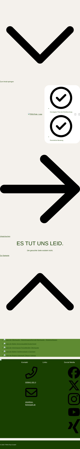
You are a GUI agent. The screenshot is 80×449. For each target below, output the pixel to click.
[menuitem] (50, 372)
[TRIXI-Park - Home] (35, 114)
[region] (59, 114)
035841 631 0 (30, 382)
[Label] (40, 336)
